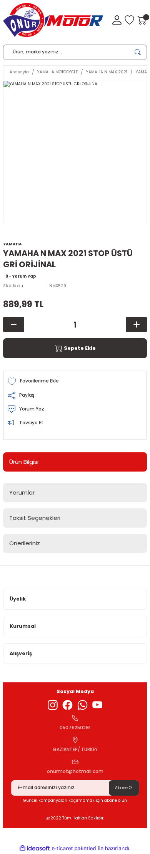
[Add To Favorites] (75, 381)
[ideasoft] (34, 848)
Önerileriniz (24, 543)
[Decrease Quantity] (13, 324)
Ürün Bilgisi (23, 462)
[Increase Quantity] (136, 324)
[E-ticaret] (74, 848)
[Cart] (142, 20)
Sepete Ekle (80, 348)
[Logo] (53, 20)
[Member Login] (117, 20)
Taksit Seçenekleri (34, 518)
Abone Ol (124, 788)
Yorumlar (22, 492)
